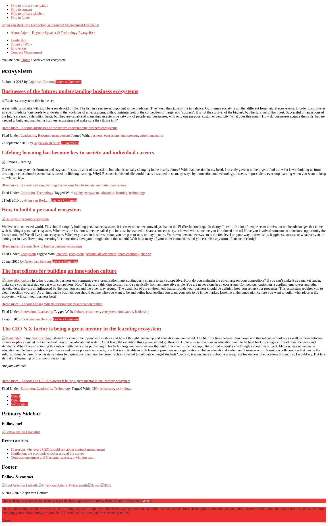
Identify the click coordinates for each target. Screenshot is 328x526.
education (107, 193)
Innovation (28, 312)
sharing (146, 254)
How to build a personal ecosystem (41, 209)
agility (78, 193)
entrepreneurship (151, 135)
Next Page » (19, 404)
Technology (45, 193)
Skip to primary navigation (29, 5)
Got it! (146, 501)
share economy (128, 254)
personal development (100, 254)
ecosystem (111, 135)
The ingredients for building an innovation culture (59, 271)
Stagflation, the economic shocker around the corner (47, 453)
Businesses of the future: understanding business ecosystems (70, 91)
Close (6, 520)
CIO (94, 388)
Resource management (54, 135)
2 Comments (70, 143)
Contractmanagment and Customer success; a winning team (52, 457)
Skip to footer (20, 17)
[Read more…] (59, 128)
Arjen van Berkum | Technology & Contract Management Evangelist (50, 25)
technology (137, 193)
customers (93, 312)
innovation (125, 312)
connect (61, 254)
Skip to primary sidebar (27, 13)
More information (126, 501)
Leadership (28, 135)
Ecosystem (28, 254)
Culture (79, 312)
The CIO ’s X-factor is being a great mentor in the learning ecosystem (81, 329)
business (96, 135)
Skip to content (21, 9)
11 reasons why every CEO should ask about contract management (58, 449)
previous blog (41, 338)
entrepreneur (129, 135)
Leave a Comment (68, 82)
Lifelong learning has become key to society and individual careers (78, 152)
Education (28, 193)
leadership (142, 312)
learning (121, 193)
